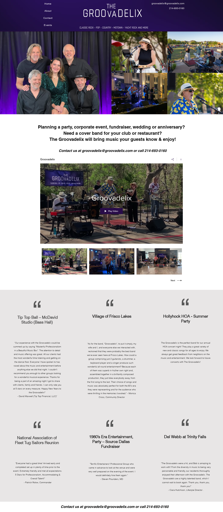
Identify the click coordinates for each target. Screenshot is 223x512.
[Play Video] (64, 261)
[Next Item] (218, 73)
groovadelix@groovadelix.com (168, 3)
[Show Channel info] (180, 159)
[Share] (173, 159)
